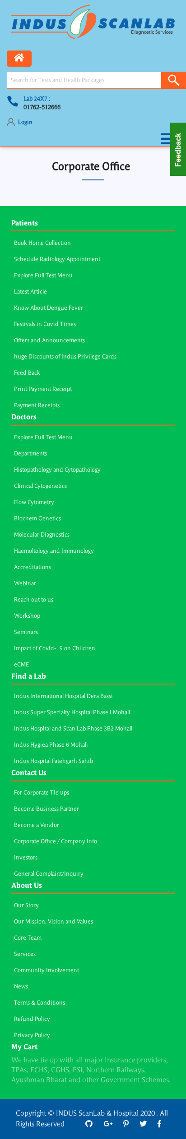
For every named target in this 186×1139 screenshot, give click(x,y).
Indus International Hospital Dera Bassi (63, 696)
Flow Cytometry (34, 502)
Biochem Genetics (37, 519)
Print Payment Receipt (43, 389)
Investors (25, 858)
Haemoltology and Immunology (54, 551)
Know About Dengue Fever (48, 308)
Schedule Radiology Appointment (57, 259)
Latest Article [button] (30, 292)
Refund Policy (32, 1019)
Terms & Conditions (39, 1003)
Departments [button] (30, 454)
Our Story (26, 906)
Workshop (27, 616)
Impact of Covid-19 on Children (54, 649)
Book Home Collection (42, 243)
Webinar (25, 584)
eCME (21, 665)
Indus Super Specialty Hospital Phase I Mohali (72, 713)
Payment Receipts (37, 406)
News (21, 987)
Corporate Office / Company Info (55, 842)
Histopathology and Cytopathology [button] (57, 470)
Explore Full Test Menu (43, 276)
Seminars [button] (26, 632)
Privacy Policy (32, 1035)
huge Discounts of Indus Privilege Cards (65, 357)
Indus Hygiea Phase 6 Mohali (51, 745)
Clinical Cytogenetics (40, 486)
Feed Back (27, 373)
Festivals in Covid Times (45, 324)
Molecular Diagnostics (42, 535)
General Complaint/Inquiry (49, 874)
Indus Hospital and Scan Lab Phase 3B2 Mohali (73, 729)
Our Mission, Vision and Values (53, 922)
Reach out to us (33, 600)
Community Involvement (46, 971)
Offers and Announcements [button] (49, 341)
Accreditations (32, 567)
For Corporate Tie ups (41, 793)
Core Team (28, 938)
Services (25, 954)
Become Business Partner (46, 809)
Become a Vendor (36, 825)
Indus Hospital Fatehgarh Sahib (53, 761)
